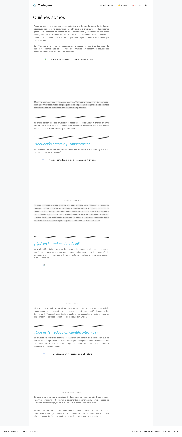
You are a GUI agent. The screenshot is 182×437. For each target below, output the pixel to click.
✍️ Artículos (122, 5)
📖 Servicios (136, 5)
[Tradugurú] (34, 5)
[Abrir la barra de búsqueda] (146, 5)
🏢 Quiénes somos (107, 5)
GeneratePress (34, 431)
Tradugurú (45, 5)
